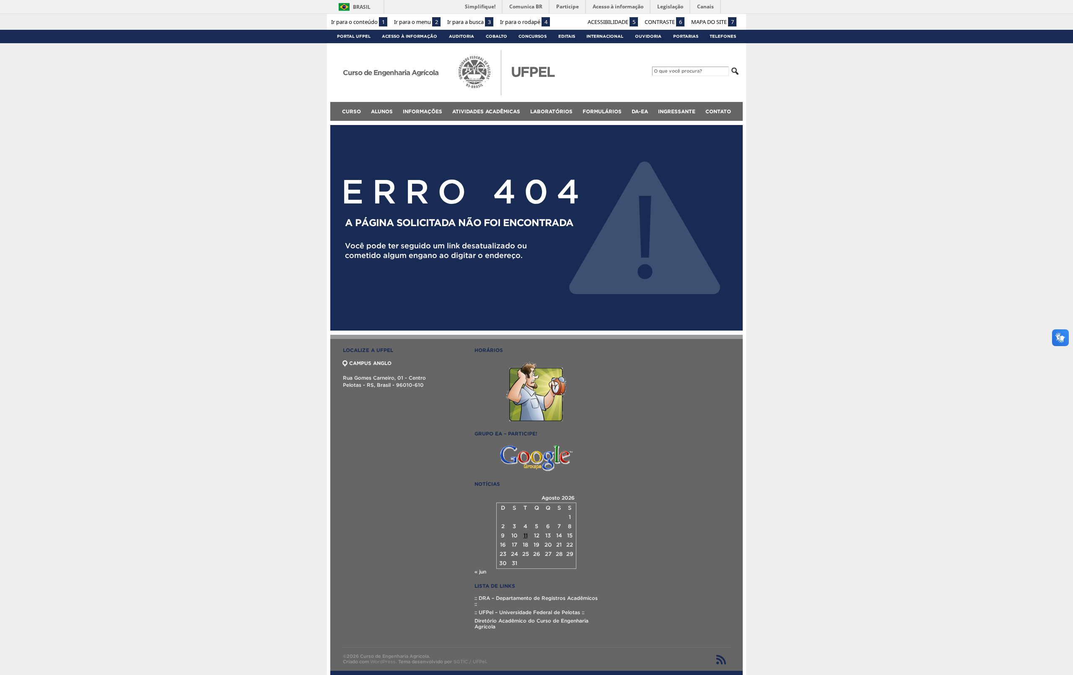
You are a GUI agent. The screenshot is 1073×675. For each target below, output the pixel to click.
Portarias (685, 36)
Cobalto (496, 36)
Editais (566, 36)
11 (526, 535)
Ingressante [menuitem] (676, 111)
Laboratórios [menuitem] (551, 111)
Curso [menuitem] (351, 111)
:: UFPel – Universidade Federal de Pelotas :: (529, 612)
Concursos (532, 36)
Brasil (362, 6)
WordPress (383, 661)
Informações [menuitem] (422, 111)
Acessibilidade (611, 22)
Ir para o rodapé (523, 22)
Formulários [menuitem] (602, 111)
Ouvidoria (648, 36)
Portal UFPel (354, 36)
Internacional (604, 36)
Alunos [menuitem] (382, 111)
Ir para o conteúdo (358, 22)
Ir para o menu (416, 22)
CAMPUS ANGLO (370, 363)
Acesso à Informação (409, 36)
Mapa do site (712, 22)
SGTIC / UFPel (470, 661)
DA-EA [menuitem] (640, 111)
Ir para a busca (469, 22)
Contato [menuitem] (718, 111)
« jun (480, 571)
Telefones (723, 36)
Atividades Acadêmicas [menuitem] (486, 111)
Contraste (663, 22)
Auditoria (461, 36)
